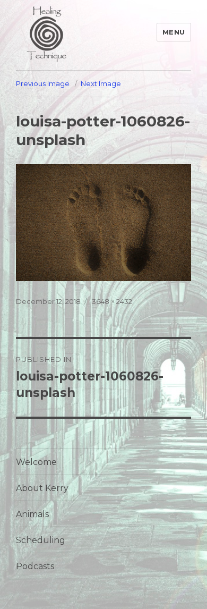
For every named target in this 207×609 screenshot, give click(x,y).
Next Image (101, 83)
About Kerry (42, 488)
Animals (32, 514)
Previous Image (43, 83)
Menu (173, 32)
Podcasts (35, 566)
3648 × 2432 (112, 301)
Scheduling (40, 540)
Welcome (36, 462)
